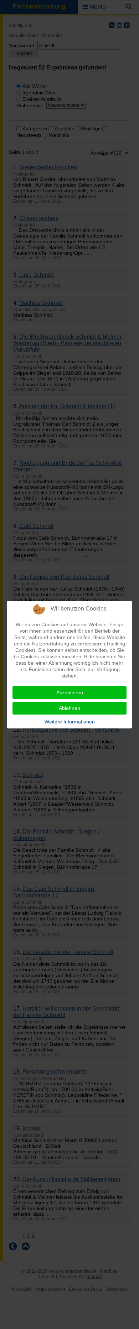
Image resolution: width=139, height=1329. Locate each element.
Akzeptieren (69, 692)
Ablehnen (69, 708)
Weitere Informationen (70, 722)
